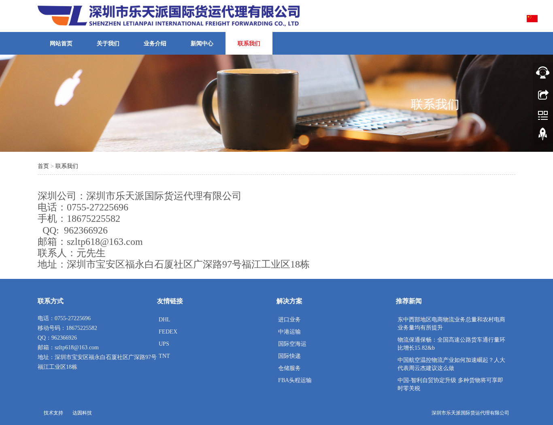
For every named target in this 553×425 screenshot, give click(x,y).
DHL (164, 320)
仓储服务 (289, 368)
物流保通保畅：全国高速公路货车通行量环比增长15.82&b (451, 344)
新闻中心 (202, 43)
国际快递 (289, 356)
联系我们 (249, 43)
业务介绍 (155, 43)
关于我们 (108, 43)
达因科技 (82, 413)
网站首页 (61, 43)
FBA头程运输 (295, 380)
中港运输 (289, 332)
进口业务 (289, 320)
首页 (43, 166)
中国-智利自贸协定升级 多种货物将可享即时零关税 (450, 384)
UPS (164, 344)
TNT (164, 356)
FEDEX (168, 332)
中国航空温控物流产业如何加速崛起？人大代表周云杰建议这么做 (451, 364)
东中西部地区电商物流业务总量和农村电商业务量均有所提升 (451, 324)
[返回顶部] (543, 135)
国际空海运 (292, 344)
